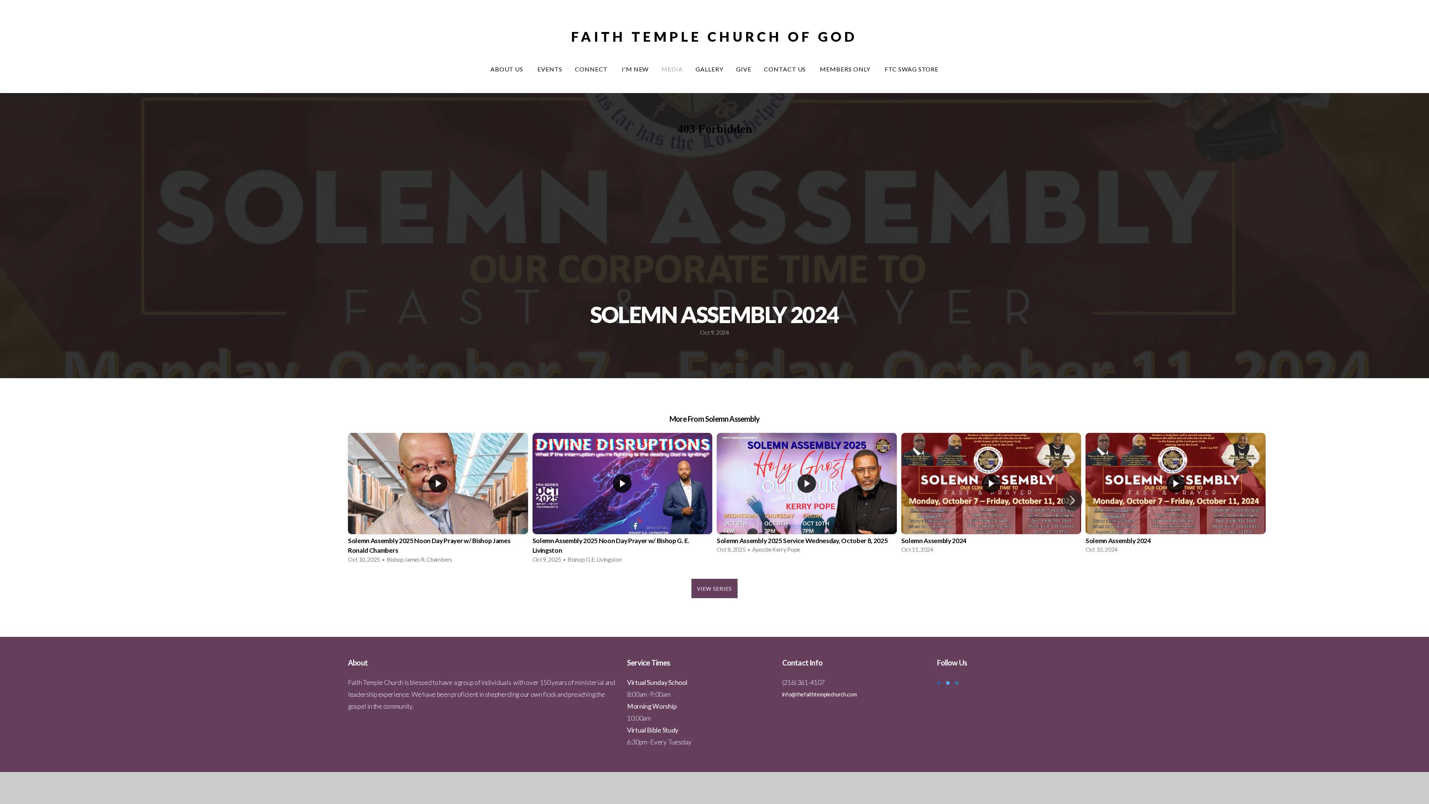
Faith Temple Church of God (714, 36)
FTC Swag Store (912, 69)
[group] (438, 500)
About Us (507, 69)
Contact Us (786, 69)
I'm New (635, 69)
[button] (1072, 500)
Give (743, 69)
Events (549, 69)
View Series (714, 588)
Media (672, 69)
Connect (592, 69)
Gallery (709, 69)
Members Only (846, 69)
